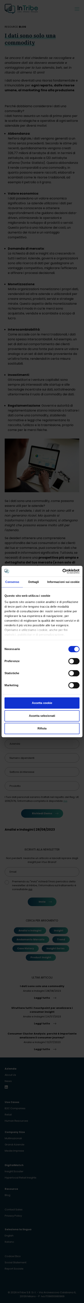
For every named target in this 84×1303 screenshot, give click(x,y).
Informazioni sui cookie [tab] (63, 581)
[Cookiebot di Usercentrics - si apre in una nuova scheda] (62, 571)
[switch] (74, 661)
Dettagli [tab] (33, 581)
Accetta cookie (42, 703)
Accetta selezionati (42, 715)
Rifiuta (42, 728)
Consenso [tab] (12, 581)
